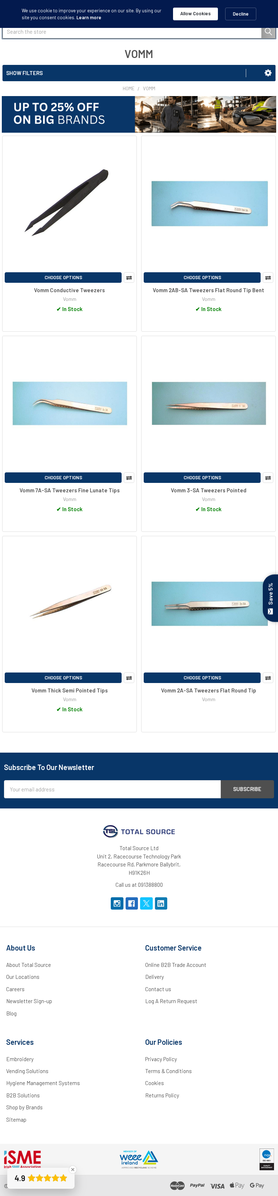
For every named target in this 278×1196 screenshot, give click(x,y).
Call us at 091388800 (139, 884)
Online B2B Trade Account (175, 964)
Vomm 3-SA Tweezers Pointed (209, 490)
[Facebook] (132, 903)
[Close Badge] (72, 1169)
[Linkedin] (161, 903)
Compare (129, 277)
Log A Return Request (171, 1001)
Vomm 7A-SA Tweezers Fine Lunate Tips (70, 490)
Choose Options (63, 277)
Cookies (154, 1083)
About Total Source (28, 964)
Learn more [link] (88, 17)
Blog (11, 1013)
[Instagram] (117, 903)
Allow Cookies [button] (195, 13)
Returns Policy (162, 1095)
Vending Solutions (27, 1071)
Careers (15, 989)
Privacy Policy (161, 1059)
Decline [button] (241, 14)
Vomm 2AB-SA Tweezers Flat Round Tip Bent (208, 290)
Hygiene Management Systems (43, 1083)
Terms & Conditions (168, 1071)
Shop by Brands (24, 1107)
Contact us (158, 989)
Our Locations (22, 976)
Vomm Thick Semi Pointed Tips (69, 690)
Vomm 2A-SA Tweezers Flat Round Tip (208, 690)
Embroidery (20, 1059)
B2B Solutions (23, 1095)
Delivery (154, 976)
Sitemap (16, 1119)
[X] (146, 903)
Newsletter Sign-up (29, 1001)
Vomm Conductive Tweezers (69, 290)
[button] (268, 73)
